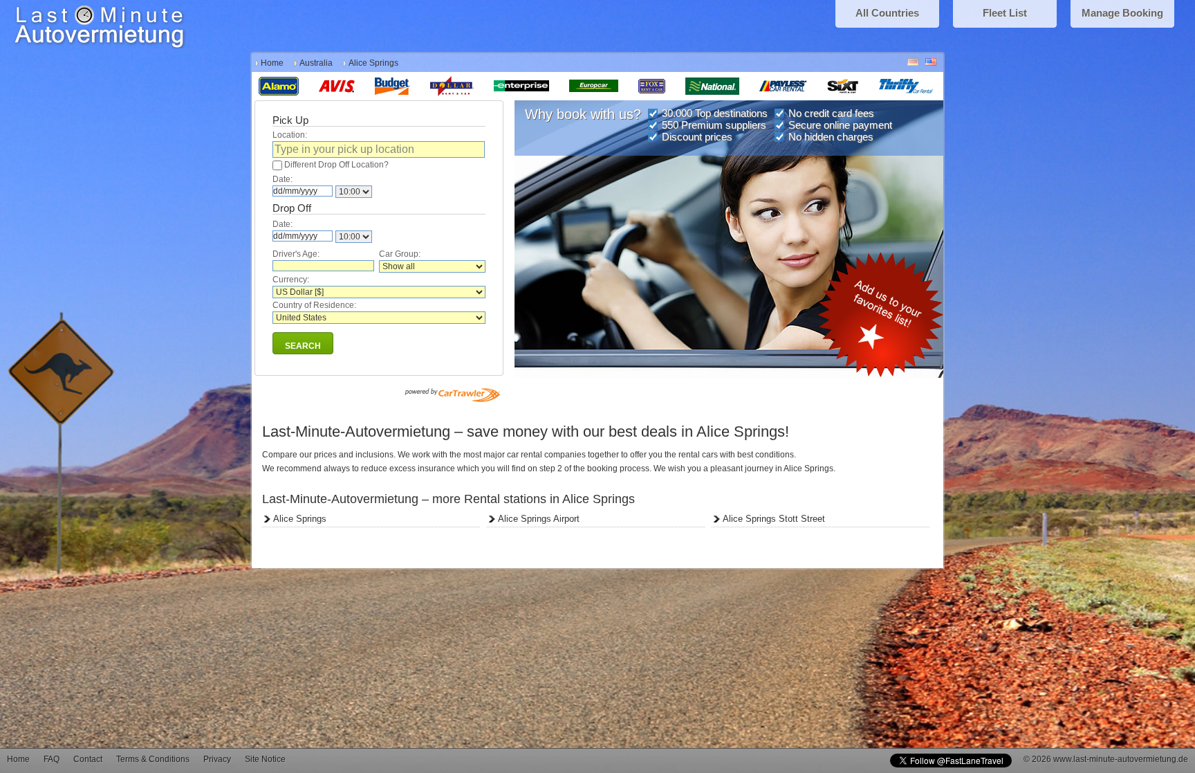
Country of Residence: (314, 305)
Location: (289, 135)
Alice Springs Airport (539, 518)
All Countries (887, 13)
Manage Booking (1122, 13)
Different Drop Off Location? (336, 165)
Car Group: (399, 254)
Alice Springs (299, 518)
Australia (316, 63)
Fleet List (1005, 13)
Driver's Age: (295, 254)
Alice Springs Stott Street (774, 518)
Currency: (290, 279)
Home (272, 63)
